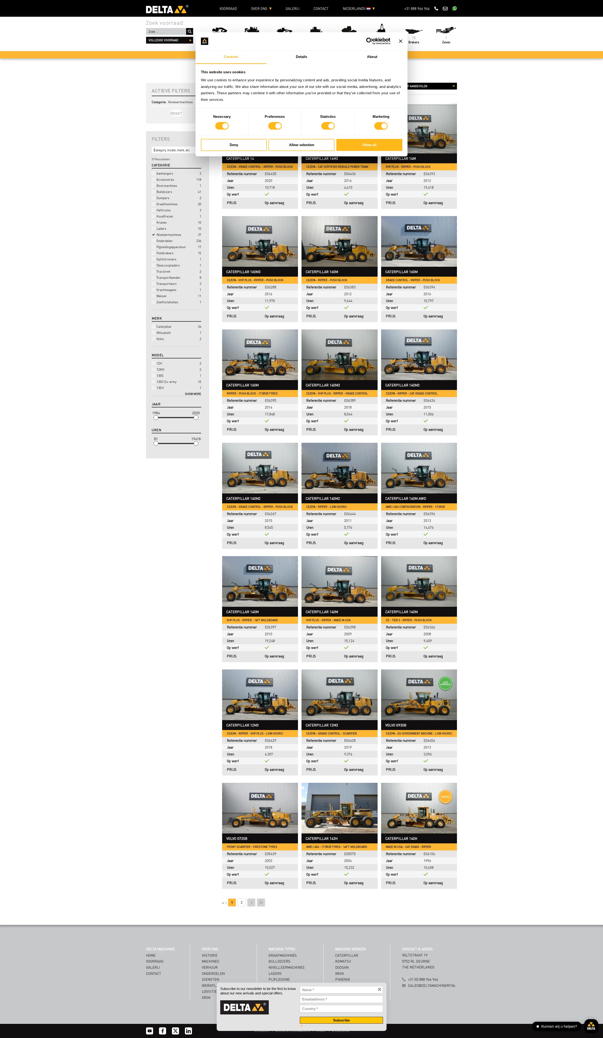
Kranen (178, 222)
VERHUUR (210, 967)
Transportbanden (178, 277)
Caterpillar (178, 326)
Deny (234, 145)
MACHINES (210, 961)
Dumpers (178, 198)
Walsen (178, 296)
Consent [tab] (231, 57)
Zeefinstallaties (178, 302)
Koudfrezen (178, 216)
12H (178, 363)
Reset (176, 113)
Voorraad (228, 8)
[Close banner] (400, 41)
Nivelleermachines (287, 967)
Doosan (342, 967)
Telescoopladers (178, 265)
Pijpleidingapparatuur (178, 247)
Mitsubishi (178, 332)
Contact (321, 8)
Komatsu (343, 961)
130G (178, 375)
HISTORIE (209, 955)
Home (150, 955)
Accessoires (178, 179)
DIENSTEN (210, 979)
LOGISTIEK (210, 991)
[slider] (156, 417)
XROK (206, 997)
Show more (193, 394)
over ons (259, 8)
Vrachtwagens (178, 289)
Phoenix (342, 979)
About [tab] (372, 57)
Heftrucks (178, 210)
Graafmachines (178, 204)
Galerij (292, 8)
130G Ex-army (178, 381)
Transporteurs (178, 283)
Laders (178, 228)
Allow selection (301, 145)
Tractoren (178, 271)
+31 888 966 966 (417, 8)
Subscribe (341, 1020)
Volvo (178, 338)
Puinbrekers (178, 253)
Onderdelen (178, 240)
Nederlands (355, 8)
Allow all (369, 145)
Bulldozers (178, 191)
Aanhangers (178, 173)
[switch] (275, 126)
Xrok (339, 973)
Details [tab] (301, 57)
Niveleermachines (178, 234)
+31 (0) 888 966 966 (423, 979)
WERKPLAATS (213, 985)
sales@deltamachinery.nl (432, 985)
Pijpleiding (279, 979)
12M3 (178, 369)
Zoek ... (189, 31)
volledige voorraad (163, 40)
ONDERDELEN (213, 973)
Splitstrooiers (178, 259)
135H (178, 388)
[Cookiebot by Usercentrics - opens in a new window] (369, 41)
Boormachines (178, 185)
